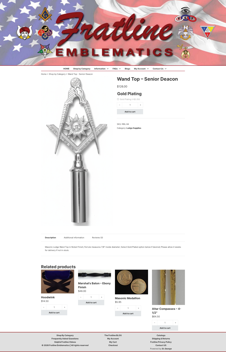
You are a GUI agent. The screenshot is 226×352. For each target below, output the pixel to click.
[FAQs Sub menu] (120, 69)
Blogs (127, 68)
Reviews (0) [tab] (97, 237)
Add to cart (130, 111)
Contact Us (158, 68)
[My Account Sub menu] (148, 69)
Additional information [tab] (74, 237)
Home (44, 74)
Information (99, 68)
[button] (109, 79)
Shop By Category (65, 335)
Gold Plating (130, 99)
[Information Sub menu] (108, 69)
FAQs (115, 68)
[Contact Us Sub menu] (166, 69)
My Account (140, 68)
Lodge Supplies (133, 128)
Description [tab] (50, 237)
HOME (66, 68)
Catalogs (161, 335)
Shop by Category (81, 68)
